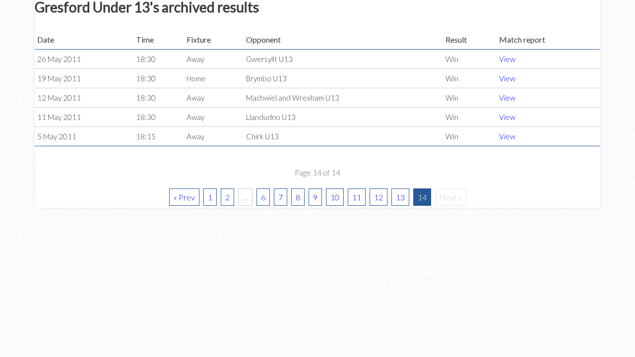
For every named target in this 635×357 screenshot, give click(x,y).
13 (400, 197)
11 (356, 197)
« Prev (184, 197)
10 (334, 197)
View (507, 59)
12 (378, 197)
